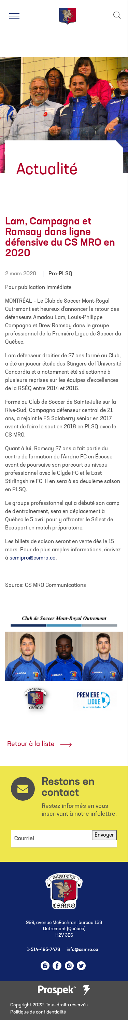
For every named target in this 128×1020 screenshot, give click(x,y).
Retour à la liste (31, 744)
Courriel (24, 839)
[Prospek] (57, 991)
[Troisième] (86, 990)
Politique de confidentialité (38, 1012)
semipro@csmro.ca (33, 558)
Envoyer (104, 835)
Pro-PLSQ (60, 274)
